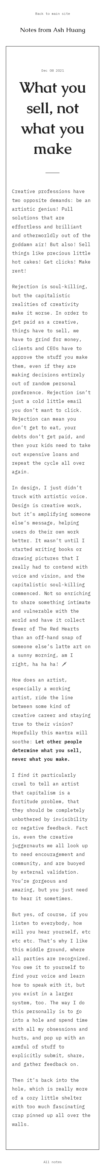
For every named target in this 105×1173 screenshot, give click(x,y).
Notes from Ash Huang (52, 30)
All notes (52, 1162)
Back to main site (52, 13)
